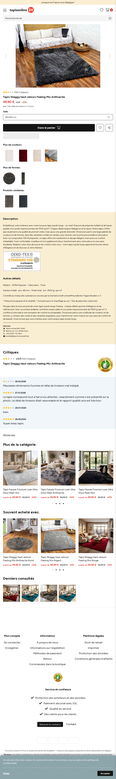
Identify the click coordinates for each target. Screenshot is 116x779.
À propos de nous (47, 642)
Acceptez (105, 773)
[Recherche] (110, 18)
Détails (6, 773)
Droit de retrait (93, 642)
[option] (58, 2)
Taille (5, 112)
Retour (47, 658)
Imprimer (93, 647)
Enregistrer (12, 647)
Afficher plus (9, 435)
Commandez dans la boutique (47, 664)
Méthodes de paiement (47, 653)
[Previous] (6, 56)
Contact (71, 724)
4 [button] (63, 503)
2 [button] (56, 503)
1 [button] (52, 503)
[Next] (110, 56)
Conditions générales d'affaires (93, 658)
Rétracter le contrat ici (50, 724)
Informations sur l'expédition (47, 647)
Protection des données (93, 653)
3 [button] (59, 503)
